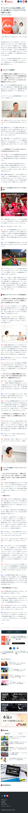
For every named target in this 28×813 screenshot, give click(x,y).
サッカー (6, 4)
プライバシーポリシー (6, 806)
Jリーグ (2, 627)
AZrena (8, 1)
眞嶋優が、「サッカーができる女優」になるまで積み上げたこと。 (18, 737)
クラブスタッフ (8, 627)
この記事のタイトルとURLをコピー (14, 631)
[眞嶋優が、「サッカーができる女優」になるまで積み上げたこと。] (4, 738)
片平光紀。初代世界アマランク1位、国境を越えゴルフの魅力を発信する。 (17, 743)
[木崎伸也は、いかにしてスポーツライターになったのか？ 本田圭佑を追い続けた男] (4, 749)
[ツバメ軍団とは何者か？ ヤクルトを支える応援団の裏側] (4, 754)
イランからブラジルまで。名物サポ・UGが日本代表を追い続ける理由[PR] (7, 652)
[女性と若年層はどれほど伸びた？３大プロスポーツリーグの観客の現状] (4, 760)
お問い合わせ (4, 804)
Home (2, 4)
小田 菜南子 (9, 14)
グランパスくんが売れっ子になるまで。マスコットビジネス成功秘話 (20, 652)
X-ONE (13, 809)
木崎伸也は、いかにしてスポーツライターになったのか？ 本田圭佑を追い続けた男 (18, 749)
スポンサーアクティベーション (19, 627)
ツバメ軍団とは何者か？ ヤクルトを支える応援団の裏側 (18, 753)
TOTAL (20, 733)
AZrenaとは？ (4, 799)
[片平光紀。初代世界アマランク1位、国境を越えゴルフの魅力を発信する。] (4, 743)
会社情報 (3, 802)
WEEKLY (7, 733)
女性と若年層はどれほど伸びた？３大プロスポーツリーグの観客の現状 (18, 759)
